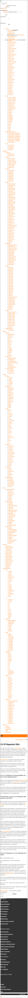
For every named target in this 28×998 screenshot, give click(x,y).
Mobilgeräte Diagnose (6, 941)
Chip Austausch (4, 939)
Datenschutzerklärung (6, 989)
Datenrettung (4, 954)
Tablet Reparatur (4, 949)
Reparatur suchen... (12, 5)
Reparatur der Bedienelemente (8, 944)
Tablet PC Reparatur (5, 951)
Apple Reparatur (4, 901)
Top (1, 996)
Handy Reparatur (4, 923)
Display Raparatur (5, 931)
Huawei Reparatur (5, 909)
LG (24, 739)
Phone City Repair (19, 739)
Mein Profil (3, 966)
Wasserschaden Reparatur (7, 934)
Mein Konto (3, 959)
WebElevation (22, 994)
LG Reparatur (4, 916)
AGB (2, 991)
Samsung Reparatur (5, 904)
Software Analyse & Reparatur (7, 946)
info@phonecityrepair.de (9, 873)
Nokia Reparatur (4, 918)
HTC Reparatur (4, 914)
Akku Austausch (4, 936)
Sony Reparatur (4, 911)
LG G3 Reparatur (18, 748)
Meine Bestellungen (5, 962)
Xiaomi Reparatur (4, 906)
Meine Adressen (4, 964)
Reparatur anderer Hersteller (7, 921)
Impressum (3, 986)
